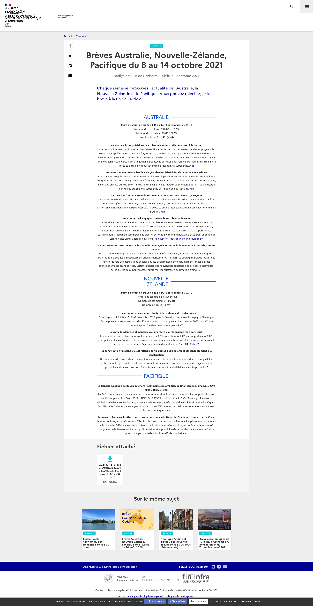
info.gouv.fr (172, 596)
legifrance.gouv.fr (154, 596)
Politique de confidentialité (142, 590)
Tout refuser (178, 601)
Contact (100, 590)
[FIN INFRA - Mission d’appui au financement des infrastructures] (195, 578)
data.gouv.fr (188, 596)
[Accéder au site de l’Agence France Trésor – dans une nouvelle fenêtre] (121, 578)
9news (193, 269)
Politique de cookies (171, 590)
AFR (191, 165)
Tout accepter (156, 601)
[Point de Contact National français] (160, 578)
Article (156, 45)
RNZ (180, 325)
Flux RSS (213, 590)
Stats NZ (194, 344)
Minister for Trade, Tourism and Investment (179, 238)
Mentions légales (116, 590)
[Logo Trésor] (64, 16)
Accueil (68, 36)
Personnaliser (199, 601)
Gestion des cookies (195, 590)
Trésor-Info (82, 36)
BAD (167, 410)
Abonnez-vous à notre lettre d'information (110, 566)
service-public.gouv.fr (130, 596)
